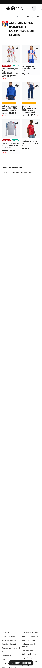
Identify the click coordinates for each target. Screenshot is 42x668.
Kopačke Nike (7, 656)
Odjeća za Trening (29, 654)
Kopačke (5, 632)
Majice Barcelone (28, 640)
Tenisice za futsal (8, 636)
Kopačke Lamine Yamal (11, 648)
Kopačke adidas (8, 652)
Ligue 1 (21, 17)
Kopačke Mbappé (9, 644)
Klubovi (13, 17)
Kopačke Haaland (9, 640)
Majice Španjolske (29, 658)
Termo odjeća (27, 650)
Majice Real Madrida (30, 636)
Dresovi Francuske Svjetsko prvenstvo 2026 (19, 173)
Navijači (5, 17)
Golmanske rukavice (30, 632)
